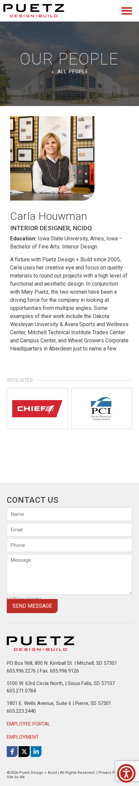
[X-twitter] (24, 751)
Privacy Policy (111, 772)
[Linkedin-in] (36, 751)
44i (22, 777)
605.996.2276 (21, 671)
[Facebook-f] (12, 751)
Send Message (32, 606)
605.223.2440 (21, 711)
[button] (127, 11)
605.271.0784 (21, 691)
